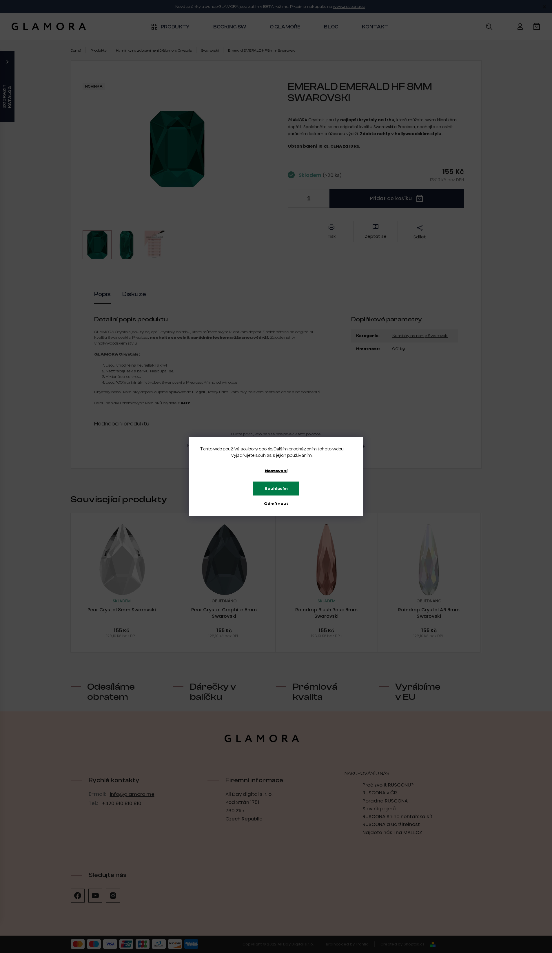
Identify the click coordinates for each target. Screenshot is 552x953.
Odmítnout (276, 503)
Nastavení (276, 471)
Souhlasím (276, 488)
